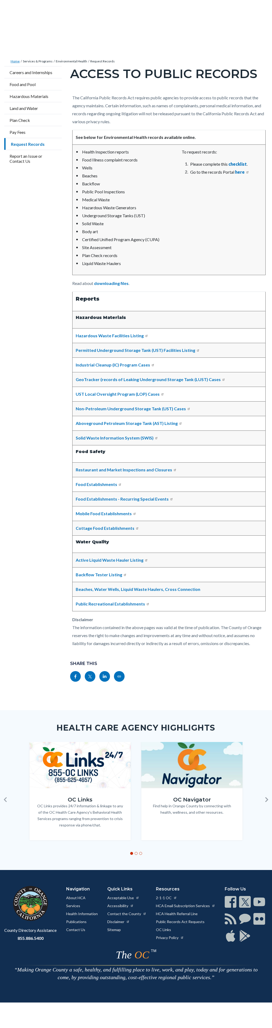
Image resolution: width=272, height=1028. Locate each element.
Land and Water (24, 108)
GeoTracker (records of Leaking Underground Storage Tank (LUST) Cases (148, 379)
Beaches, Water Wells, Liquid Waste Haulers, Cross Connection (138, 589)
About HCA (76, 897)
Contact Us (75, 929)
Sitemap (114, 929)
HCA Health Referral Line (177, 913)
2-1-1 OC (164, 897)
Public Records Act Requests (180, 921)
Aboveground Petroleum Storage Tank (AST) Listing (127, 423)
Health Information (82, 913)
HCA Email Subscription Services (183, 905)
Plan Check (20, 120)
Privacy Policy (167, 937)
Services (73, 905)
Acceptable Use (121, 897)
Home (15, 61)
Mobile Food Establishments (104, 513)
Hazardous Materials (29, 96)
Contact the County (124, 913)
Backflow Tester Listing (99, 574)
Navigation (78, 888)
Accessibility (118, 905)
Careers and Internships (31, 72)
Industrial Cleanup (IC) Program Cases (113, 364)
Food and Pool (23, 84)
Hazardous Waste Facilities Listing (110, 335)
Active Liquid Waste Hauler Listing (109, 559)
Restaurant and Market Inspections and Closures (124, 469)
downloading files (111, 283)
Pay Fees (18, 132)
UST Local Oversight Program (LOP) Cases (118, 393)
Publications (76, 921)
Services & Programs (38, 61)
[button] (5, 799)
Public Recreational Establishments (110, 603)
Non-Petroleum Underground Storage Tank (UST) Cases (131, 408)
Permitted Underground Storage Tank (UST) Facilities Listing (135, 350)
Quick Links (120, 888)
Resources (168, 888)
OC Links (163, 929)
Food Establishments (96, 484)
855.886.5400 (31, 938)
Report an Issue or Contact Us (26, 158)
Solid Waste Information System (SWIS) (115, 437)
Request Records (102, 61)
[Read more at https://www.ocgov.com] (30, 903)
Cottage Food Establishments (105, 528)
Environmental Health (71, 61)
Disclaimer (116, 921)
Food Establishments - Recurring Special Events (122, 498)
